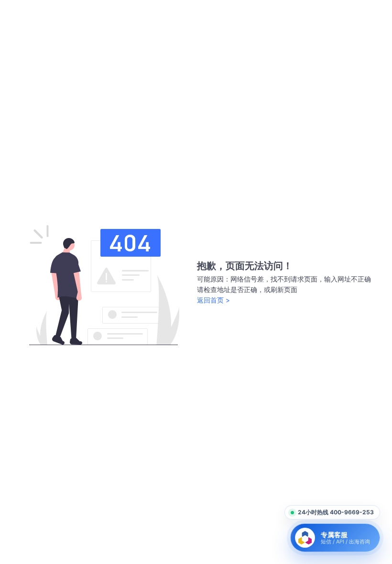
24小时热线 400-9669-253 (336, 512)
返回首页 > (213, 300)
